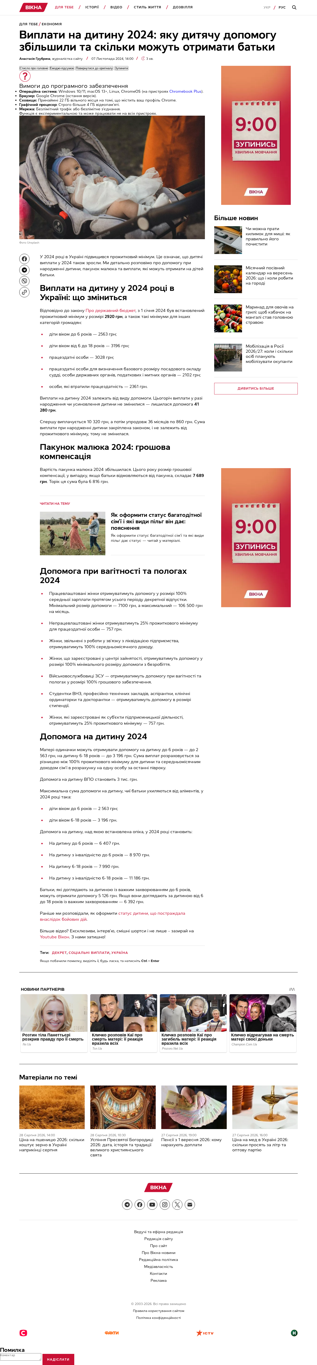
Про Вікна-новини (158, 1253)
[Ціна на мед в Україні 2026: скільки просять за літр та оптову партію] (265, 1107)
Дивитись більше (256, 388)
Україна (119, 953)
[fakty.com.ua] (112, 1333)
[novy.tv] (294, 1333)
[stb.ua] (23, 1333)
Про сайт (158, 1246)
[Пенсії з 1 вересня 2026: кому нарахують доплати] (194, 1107)
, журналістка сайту (51, 59)
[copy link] (24, 292)
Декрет (59, 953)
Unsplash (33, 242)
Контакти (158, 1273)
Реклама (159, 1280)
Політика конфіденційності (158, 1318)
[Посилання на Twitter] (177, 1205)
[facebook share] (24, 259)
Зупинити (121, 68)
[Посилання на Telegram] (127, 1205)
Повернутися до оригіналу (94, 68)
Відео (116, 7)
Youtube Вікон (54, 937)
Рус (282, 8)
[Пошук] (295, 7)
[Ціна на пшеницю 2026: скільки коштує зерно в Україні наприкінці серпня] (52, 1107)
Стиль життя (147, 7)
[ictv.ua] (204, 1333)
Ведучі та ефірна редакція (158, 1232)
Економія (52, 24)
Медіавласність (158, 1266)
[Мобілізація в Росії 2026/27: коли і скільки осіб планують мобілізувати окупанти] (228, 357)
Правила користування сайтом (158, 1311)
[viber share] (24, 281)
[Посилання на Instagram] (165, 1205)
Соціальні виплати (89, 953)
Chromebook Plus (185, 91)
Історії (92, 7)
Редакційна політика (158, 1259)
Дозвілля (183, 7)
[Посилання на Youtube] (152, 1205)
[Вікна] (33, 7)
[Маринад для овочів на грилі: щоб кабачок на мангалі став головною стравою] (228, 318)
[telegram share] (24, 270)
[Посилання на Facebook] (140, 1205)
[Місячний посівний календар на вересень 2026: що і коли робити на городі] (228, 279)
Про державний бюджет (111, 310)
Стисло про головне (34, 68)
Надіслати (58, 1359)
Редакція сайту (158, 1239)
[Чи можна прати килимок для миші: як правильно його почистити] (228, 240)
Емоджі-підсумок (62, 68)
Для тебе (64, 7)
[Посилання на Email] (190, 1205)
